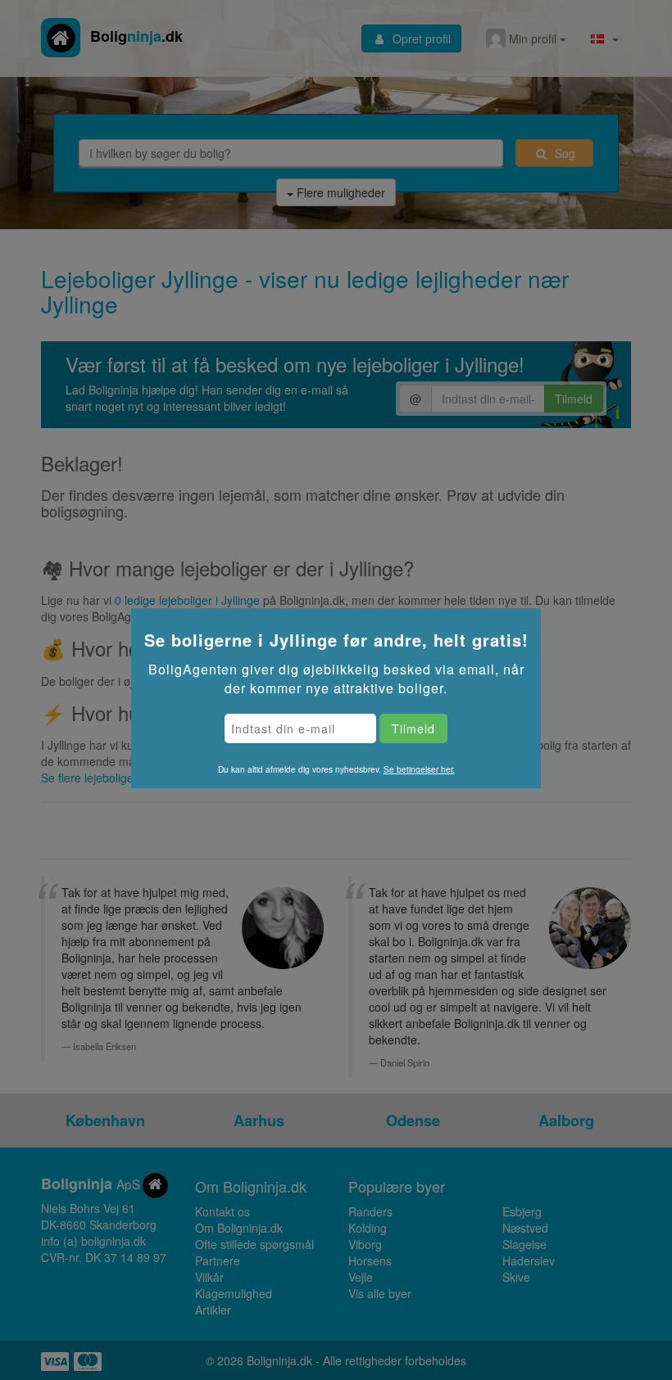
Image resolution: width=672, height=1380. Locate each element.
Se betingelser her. (419, 769)
